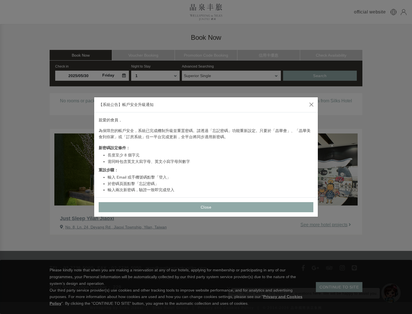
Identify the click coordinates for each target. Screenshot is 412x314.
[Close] (311, 104)
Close (206, 207)
